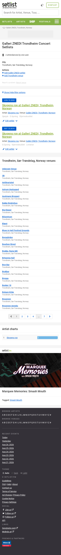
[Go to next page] (50, 316)
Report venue (21, 83)
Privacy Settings (9, 502)
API (3, 520)
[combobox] (30, 12)
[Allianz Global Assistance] (6, 543)
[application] (30, 370)
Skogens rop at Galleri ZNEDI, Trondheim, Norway (28, 107)
